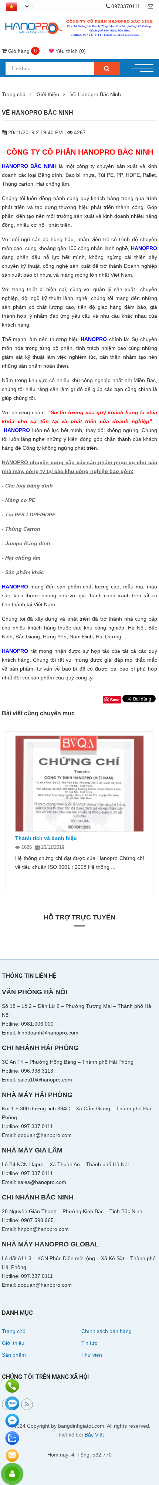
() (70, 51)
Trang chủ (14, 94)
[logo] (79, 20)
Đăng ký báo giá (12, 1455)
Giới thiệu (48, 94)
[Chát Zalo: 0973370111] (12, 1438)
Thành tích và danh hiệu (46, 838)
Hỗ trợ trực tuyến (79, 917)
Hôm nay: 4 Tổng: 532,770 (79, 1455)
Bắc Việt (94, 1435)
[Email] (152, 6)
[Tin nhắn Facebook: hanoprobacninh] (12, 1421)
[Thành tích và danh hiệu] (79, 783)
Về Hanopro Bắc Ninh (95, 94)
